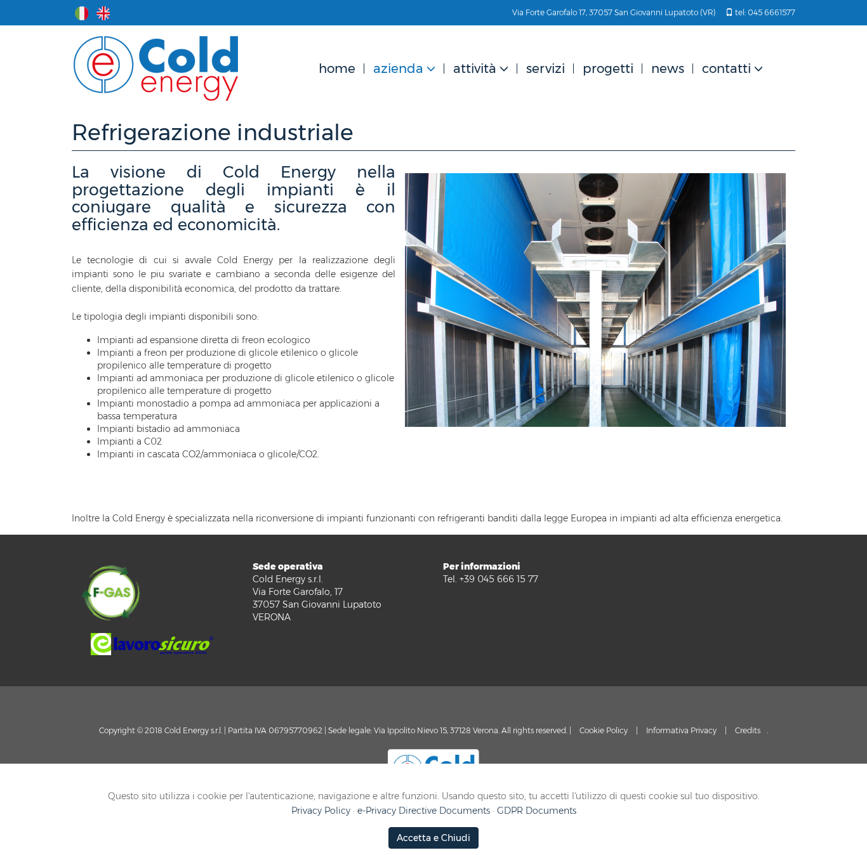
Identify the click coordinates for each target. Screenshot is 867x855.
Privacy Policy (320, 810)
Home (337, 68)
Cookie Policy (603, 730)
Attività (474, 68)
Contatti (726, 68)
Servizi (545, 68)
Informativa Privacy (681, 730)
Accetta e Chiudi (433, 838)
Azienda (398, 68)
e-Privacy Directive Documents (423, 810)
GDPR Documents (536, 810)
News (667, 68)
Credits (747, 730)
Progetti (608, 68)
